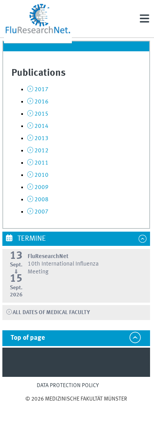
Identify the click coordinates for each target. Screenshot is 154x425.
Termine (31, 238)
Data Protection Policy (68, 385)
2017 (41, 89)
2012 (41, 151)
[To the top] (76, 406)
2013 (41, 138)
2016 (41, 102)
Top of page (28, 338)
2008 (41, 200)
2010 (41, 175)
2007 (41, 212)
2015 (41, 114)
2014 (41, 126)
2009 (41, 187)
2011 (41, 163)
